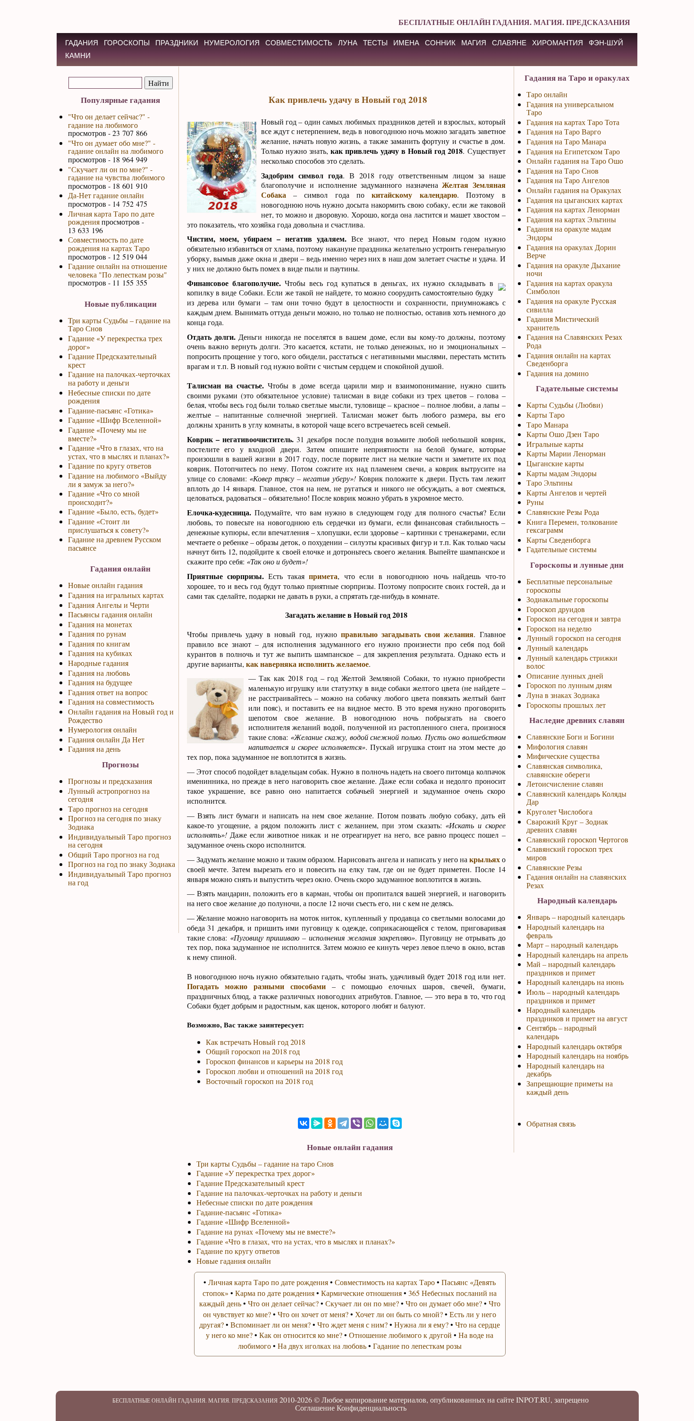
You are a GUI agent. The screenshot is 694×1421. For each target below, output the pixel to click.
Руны (535, 502)
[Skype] (396, 1123)
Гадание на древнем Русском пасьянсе (114, 543)
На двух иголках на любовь (322, 1346)
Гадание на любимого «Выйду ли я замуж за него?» (117, 480)
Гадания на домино (557, 373)
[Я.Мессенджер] (316, 1123)
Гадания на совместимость (111, 701)
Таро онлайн (546, 94)
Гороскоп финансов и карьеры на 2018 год (274, 1061)
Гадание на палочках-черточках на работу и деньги (119, 378)
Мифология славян (557, 746)
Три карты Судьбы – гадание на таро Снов (265, 1164)
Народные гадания (98, 663)
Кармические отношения (361, 1293)
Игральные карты (555, 444)
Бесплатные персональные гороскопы (569, 585)
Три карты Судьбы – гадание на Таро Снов (119, 324)
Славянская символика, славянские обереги (564, 770)
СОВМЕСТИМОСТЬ (298, 43)
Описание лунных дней (564, 676)
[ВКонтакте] (303, 1123)
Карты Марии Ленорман (566, 453)
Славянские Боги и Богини (570, 736)
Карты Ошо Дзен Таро (562, 434)
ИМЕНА (406, 43)
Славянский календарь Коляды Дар (576, 798)
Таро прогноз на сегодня (108, 809)
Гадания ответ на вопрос (108, 692)
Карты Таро (545, 415)
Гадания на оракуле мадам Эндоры (568, 233)
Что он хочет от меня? (313, 1314)
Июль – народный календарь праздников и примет (572, 996)
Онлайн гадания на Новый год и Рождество (121, 715)
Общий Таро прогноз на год (113, 854)
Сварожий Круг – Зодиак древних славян (567, 825)
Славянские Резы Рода (562, 512)
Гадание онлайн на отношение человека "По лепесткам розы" (117, 270)
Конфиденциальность (371, 1408)
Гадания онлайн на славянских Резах (576, 881)
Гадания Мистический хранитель (562, 323)
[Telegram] (343, 1123)
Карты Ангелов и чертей (566, 492)
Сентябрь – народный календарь (561, 1032)
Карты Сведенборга (558, 540)
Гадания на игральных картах (116, 595)
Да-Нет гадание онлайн (106, 195)
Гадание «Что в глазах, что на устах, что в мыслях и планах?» (118, 452)
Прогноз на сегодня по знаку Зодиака (114, 822)
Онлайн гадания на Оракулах (573, 190)
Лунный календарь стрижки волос (572, 662)
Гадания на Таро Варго (563, 131)
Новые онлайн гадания (105, 585)
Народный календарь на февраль (565, 931)
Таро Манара (547, 424)
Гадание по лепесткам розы (417, 1346)
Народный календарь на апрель (577, 954)
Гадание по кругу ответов (110, 466)
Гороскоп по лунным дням (569, 685)
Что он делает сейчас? (283, 1303)
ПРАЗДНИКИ (176, 43)
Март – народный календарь (572, 945)
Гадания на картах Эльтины (571, 219)
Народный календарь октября (574, 1046)
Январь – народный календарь (575, 917)
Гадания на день (94, 749)
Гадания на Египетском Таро (573, 151)
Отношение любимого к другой (400, 1335)
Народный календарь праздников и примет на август (576, 1014)
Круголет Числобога (559, 811)
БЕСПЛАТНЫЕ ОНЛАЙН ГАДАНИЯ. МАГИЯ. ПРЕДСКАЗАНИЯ (514, 22)
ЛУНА (347, 43)
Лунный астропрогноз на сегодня (109, 795)
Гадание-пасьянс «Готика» (110, 410)
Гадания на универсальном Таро (570, 108)
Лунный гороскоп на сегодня (573, 638)
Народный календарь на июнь (575, 982)
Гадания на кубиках (100, 653)
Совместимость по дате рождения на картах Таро (109, 244)
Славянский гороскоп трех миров (569, 853)
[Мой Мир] (383, 1123)
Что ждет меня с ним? (352, 1324)
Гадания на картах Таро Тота (572, 122)
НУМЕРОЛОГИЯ (232, 43)
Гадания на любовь (99, 673)
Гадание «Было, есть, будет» (113, 511)
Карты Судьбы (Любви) (564, 405)
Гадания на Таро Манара (566, 141)
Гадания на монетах (100, 624)
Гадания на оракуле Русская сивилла (571, 305)
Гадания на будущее (100, 682)
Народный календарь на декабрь (565, 1069)
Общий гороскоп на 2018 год (253, 1051)
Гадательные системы (561, 549)
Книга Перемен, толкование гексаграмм (572, 526)
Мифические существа (563, 756)
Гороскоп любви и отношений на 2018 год (274, 1071)
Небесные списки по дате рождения (109, 396)
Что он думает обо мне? (444, 1303)
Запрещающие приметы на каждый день (569, 1087)
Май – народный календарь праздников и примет (570, 968)
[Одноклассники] (330, 1123)
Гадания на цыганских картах (574, 200)
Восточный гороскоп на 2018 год (259, 1081)
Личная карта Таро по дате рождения (111, 218)
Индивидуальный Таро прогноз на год (119, 878)
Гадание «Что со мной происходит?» (104, 497)
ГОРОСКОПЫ (127, 43)
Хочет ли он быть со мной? (399, 1314)
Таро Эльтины (549, 483)
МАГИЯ (473, 43)
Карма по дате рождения (274, 1293)
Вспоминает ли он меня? (270, 1324)
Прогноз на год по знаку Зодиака (121, 864)
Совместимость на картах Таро (385, 1282)
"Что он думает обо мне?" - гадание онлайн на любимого (115, 147)
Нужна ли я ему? (421, 1324)
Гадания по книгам (99, 643)
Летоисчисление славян (564, 784)
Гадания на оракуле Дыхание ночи (573, 269)
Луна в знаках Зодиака (563, 695)
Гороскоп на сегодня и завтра (573, 618)
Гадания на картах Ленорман (573, 209)
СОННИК (440, 43)
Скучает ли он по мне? (362, 1303)
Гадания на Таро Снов (562, 171)
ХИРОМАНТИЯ (557, 43)
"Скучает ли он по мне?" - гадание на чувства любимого (116, 173)
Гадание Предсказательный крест (112, 360)
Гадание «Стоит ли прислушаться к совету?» (108, 525)
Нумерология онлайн (102, 729)
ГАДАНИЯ (81, 43)
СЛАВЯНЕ (509, 43)
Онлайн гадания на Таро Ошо (574, 161)
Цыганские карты (555, 463)
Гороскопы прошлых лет (566, 705)
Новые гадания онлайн (233, 1261)
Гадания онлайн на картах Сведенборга (568, 359)
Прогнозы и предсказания (110, 781)
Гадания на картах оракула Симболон (569, 287)
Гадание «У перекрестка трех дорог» (115, 342)
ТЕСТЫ (375, 43)
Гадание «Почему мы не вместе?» (107, 434)
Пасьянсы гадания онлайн (110, 614)
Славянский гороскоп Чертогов (577, 839)
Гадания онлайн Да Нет (106, 739)
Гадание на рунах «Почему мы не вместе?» (266, 1231)
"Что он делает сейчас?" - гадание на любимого (109, 120)
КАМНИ (78, 55)
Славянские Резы (554, 867)
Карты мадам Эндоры (561, 473)
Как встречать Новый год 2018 (255, 1042)
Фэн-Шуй (606, 43)
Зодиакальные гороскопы (567, 599)
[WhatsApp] (369, 1123)
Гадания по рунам (97, 634)
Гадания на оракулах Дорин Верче (571, 251)
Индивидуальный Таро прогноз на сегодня (119, 841)
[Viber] (356, 1123)
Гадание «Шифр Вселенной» (114, 420)
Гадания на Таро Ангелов (567, 180)
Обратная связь (551, 1123)
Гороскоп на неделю (559, 628)
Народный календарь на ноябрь (577, 1055)
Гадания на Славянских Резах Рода (574, 341)
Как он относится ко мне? (300, 1335)
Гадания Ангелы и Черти (108, 605)
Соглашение (315, 1408)
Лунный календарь (557, 648)
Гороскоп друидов (555, 609)
